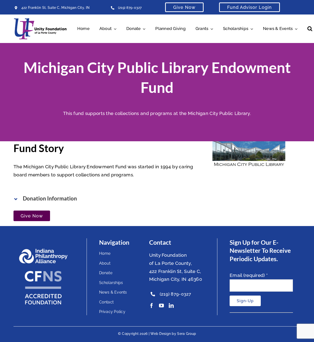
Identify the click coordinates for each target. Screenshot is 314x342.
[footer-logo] (43, 250)
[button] (309, 28)
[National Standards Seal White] (43, 273)
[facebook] (151, 305)
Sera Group (186, 334)
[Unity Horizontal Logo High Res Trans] (40, 20)
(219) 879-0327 (130, 8)
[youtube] (161, 305)
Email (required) (249, 275)
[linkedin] (171, 305)
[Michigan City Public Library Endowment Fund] (248, 145)
